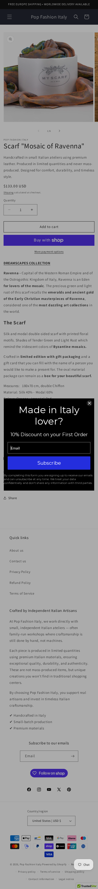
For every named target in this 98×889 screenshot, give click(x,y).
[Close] (89, 403)
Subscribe (49, 463)
